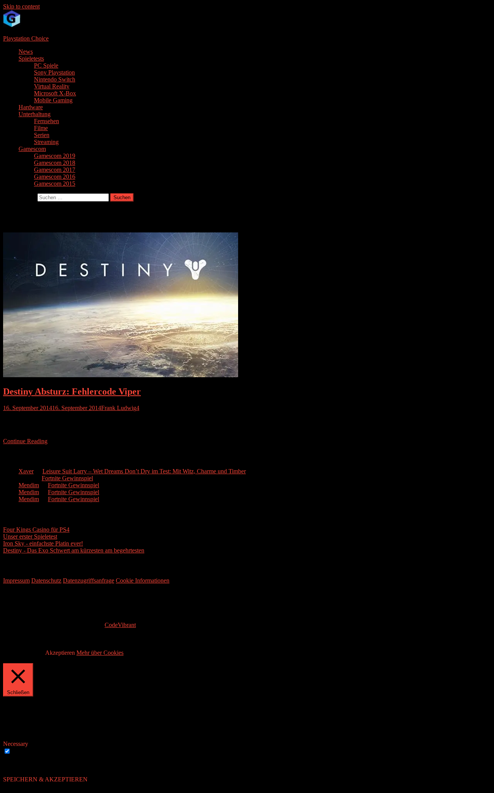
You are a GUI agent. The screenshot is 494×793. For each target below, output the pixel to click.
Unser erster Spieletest (30, 536)
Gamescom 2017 (54, 169)
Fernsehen (46, 121)
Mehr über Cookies (100, 652)
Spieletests (31, 58)
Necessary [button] (15, 743)
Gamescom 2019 (54, 155)
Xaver (26, 471)
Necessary (24, 751)
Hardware (31, 107)
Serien (41, 135)
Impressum (16, 580)
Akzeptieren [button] (60, 652)
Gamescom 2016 (54, 176)
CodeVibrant (120, 625)
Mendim (29, 485)
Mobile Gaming (53, 100)
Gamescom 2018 (54, 162)
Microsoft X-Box (55, 93)
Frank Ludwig (118, 408)
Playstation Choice (26, 38)
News (26, 51)
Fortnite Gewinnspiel (67, 478)
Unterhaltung (35, 114)
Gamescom (32, 149)
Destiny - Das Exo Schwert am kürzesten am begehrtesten (73, 550)
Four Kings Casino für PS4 (36, 529)
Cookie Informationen (142, 580)
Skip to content (21, 6)
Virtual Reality (51, 86)
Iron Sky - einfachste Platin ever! (43, 543)
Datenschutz (46, 580)
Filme (41, 128)
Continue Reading (25, 441)
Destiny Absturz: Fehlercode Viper (72, 391)
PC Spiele (46, 65)
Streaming (46, 142)
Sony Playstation (54, 72)
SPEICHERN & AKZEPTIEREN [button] (45, 779)
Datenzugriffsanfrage (88, 580)
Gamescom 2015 (54, 183)
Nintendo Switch (54, 79)
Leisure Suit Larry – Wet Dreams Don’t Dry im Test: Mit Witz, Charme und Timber (144, 471)
